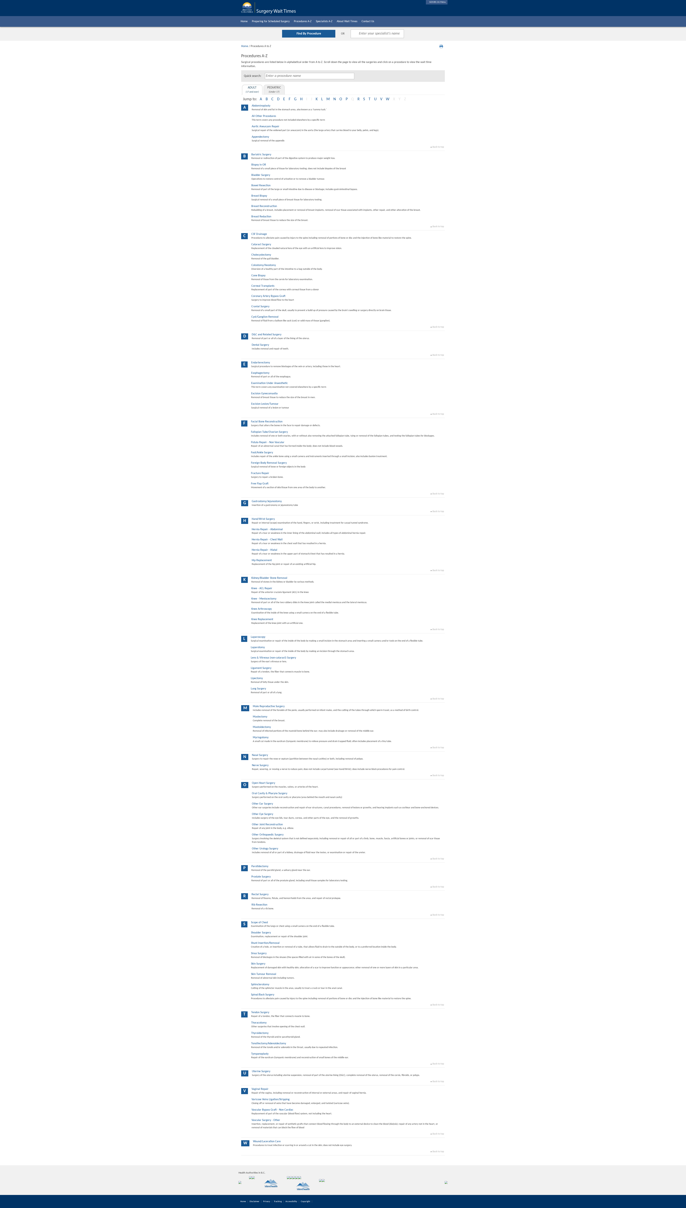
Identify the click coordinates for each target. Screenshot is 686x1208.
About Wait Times (347, 21)
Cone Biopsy (258, 275)
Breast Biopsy (259, 195)
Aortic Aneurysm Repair (265, 126)
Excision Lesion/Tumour (265, 404)
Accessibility (291, 1201)
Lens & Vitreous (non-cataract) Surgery (273, 657)
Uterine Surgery (261, 1071)
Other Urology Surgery (265, 848)
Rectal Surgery (260, 894)
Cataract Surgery (261, 244)
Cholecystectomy (261, 254)
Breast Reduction (261, 216)
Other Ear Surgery (262, 803)
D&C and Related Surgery (266, 334)
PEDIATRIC (274, 89)
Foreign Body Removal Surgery (269, 463)
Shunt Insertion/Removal (265, 943)
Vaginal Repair (260, 1089)
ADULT (252, 89)
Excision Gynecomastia (264, 393)
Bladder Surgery (260, 175)
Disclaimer (254, 1201)
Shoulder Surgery (261, 932)
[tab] (252, 90)
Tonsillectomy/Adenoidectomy (268, 1043)
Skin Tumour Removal (263, 974)
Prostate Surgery (261, 876)
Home (244, 21)
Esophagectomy (260, 373)
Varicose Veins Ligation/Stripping (271, 1099)
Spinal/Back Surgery (262, 994)
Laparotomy (258, 647)
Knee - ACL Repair (261, 588)
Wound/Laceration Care (267, 1141)
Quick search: (252, 76)
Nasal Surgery (260, 755)
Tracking (278, 1201)
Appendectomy (260, 136)
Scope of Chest (259, 922)
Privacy (266, 1201)
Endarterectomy (260, 362)
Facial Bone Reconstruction (266, 421)
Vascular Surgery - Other (266, 1120)
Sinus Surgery (259, 953)
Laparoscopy (258, 637)
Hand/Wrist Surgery (263, 519)
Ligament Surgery (261, 668)
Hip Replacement (262, 560)
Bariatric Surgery (261, 154)
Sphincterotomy (260, 984)
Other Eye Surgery (262, 814)
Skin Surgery (258, 963)
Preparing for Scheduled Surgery (271, 21)
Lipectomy (257, 678)
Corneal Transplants (262, 286)
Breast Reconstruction (264, 206)
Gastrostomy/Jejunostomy (267, 501)
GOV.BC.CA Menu (437, 2)
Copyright (305, 1201)
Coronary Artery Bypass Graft (268, 296)
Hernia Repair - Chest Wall (267, 539)
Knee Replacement (262, 619)
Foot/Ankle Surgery (262, 452)
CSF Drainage (259, 234)
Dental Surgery (260, 345)
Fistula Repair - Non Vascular (267, 442)
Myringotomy (261, 737)
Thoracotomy (259, 1022)
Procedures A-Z (303, 21)
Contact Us (368, 21)
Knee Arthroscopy (261, 609)
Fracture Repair (260, 473)
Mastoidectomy (262, 727)
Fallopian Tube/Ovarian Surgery (269, 432)
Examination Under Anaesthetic (269, 383)
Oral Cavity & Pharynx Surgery (269, 793)
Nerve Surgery (260, 765)
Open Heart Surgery (263, 783)
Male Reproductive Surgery (269, 706)
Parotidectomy (259, 866)
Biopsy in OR (258, 164)
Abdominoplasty (261, 105)
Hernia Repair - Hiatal (264, 550)
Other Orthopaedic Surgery (268, 834)
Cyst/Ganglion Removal (265, 316)
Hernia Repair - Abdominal (267, 529)
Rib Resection (259, 904)
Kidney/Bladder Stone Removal (269, 578)
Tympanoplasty (260, 1053)
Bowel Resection (260, 185)
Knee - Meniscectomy (263, 598)
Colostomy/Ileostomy (263, 265)
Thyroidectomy (260, 1033)
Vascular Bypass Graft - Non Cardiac (272, 1109)
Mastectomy (260, 716)
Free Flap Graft (260, 483)
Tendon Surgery (260, 1012)
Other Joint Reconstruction (267, 824)
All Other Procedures (264, 116)
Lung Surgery (258, 688)
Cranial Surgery (260, 306)
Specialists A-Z (324, 21)
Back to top (438, 147)
